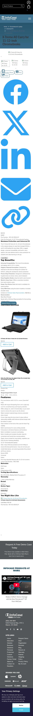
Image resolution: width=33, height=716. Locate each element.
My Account (22, 664)
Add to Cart (7, 344)
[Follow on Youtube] (17, 629)
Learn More (4, 258)
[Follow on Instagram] (21, 629)
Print (20, 72)
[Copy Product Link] (16, 229)
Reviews (21, 645)
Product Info (4, 388)
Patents (20, 654)
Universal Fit (9, 28)
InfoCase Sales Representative (15, 292)
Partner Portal (11, 659)
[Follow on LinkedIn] (16, 173)
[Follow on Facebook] (16, 106)
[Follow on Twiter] (16, 137)
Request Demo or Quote (8, 303)
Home (5, 26)
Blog (19, 648)
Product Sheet (9, 72)
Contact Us (10, 664)
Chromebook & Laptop (16, 26)
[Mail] (16, 204)
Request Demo (23, 638)
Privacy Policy (23, 661)
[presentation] (1, 56)
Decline (21, 705)
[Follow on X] (14, 629)
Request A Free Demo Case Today (19, 546)
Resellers (10, 666)
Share (6, 75)
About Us (10, 661)
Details (3, 390)
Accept (21, 710)
